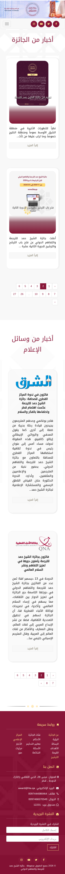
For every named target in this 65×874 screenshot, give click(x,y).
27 (14, 294)
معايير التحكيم (33, 744)
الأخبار (19, 744)
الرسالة (55, 744)
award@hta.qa (26, 788)
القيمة (55, 753)
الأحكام (36, 739)
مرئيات (19, 748)
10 (36, 294)
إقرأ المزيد (32, 145)
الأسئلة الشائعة (36, 750)
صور (20, 753)
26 (22, 294)
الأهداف (54, 748)
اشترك (53, 847)
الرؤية (56, 739)
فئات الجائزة (34, 735)
